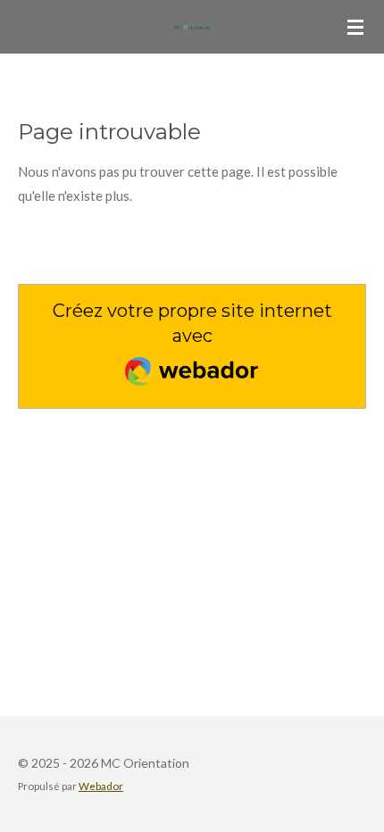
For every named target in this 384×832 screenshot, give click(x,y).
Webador (101, 785)
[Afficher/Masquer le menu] (355, 27)
